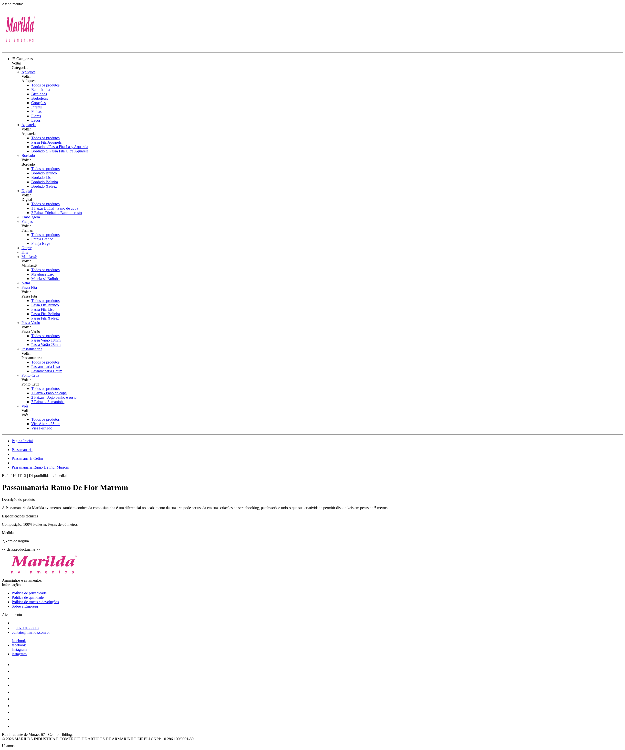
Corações (38, 103)
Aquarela (28, 125)
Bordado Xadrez (44, 186)
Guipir (26, 248)
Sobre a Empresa (25, 606)
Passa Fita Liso (42, 309)
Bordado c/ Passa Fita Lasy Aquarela (59, 147)
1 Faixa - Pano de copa (49, 393)
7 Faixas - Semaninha (47, 402)
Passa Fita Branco (45, 305)
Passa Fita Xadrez (45, 318)
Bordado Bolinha (44, 182)
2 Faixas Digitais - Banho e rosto (56, 213)
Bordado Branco (44, 173)
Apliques (28, 72)
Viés (24, 406)
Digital (26, 191)
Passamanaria (31, 349)
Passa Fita (29, 287)
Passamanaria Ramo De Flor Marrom (40, 467)
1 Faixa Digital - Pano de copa (54, 208)
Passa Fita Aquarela (46, 142)
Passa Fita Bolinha (45, 314)
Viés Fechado (41, 428)
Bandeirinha (40, 89)
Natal (25, 283)
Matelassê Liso (42, 274)
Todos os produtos (45, 85)
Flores (36, 116)
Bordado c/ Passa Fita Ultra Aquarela (59, 151)
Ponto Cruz (30, 375)
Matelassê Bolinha (45, 279)
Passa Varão (30, 323)
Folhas (36, 111)
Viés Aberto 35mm (45, 424)
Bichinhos (39, 94)
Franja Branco (42, 239)
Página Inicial (22, 441)
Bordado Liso (41, 177)
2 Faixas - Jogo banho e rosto (53, 397)
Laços (36, 120)
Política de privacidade (29, 593)
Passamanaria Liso (45, 366)
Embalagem (30, 217)
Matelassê (29, 257)
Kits (24, 252)
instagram (19, 649)
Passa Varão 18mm (46, 340)
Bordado (28, 155)
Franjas (27, 221)
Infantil (36, 107)
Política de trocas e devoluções (35, 602)
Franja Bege (40, 243)
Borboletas (39, 98)
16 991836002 (27, 628)
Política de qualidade (28, 597)
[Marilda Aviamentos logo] (20, 46)
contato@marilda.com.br (31, 632)
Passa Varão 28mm (46, 345)
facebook (19, 641)
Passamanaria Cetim (46, 371)
